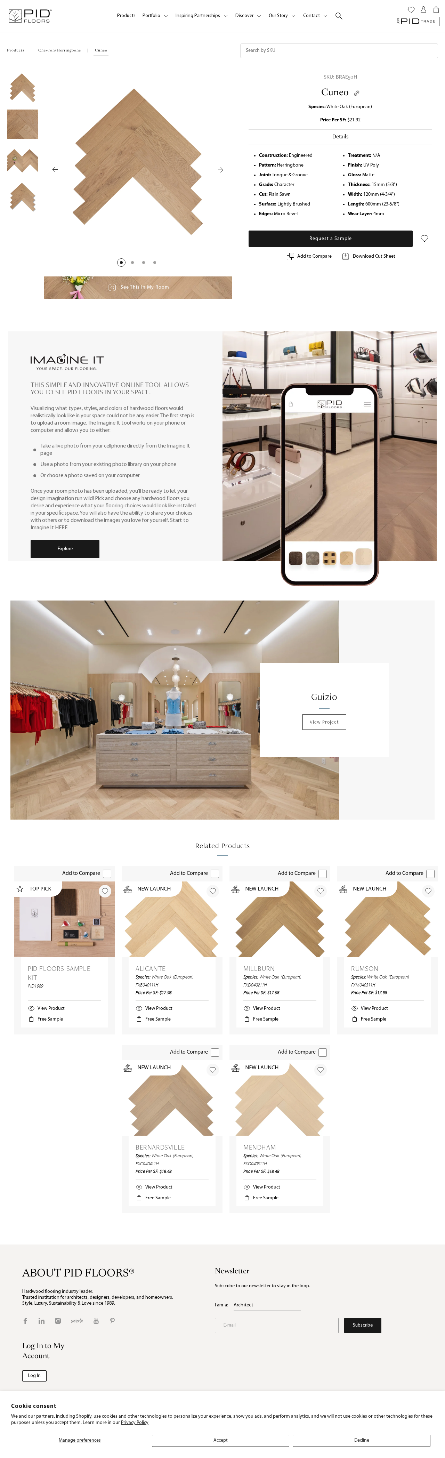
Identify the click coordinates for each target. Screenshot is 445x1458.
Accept (220, 1440)
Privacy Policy (134, 1422)
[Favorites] (411, 10)
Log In (34, 1375)
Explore (65, 548)
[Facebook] (25, 1321)
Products (126, 15)
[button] (121, 262)
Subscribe (363, 1325)
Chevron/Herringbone (59, 51)
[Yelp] (77, 1321)
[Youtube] (96, 1321)
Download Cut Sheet (374, 256)
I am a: (221, 1305)
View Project (324, 722)
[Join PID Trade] (416, 21)
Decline (361, 1440)
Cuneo (335, 93)
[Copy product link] (356, 93)
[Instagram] (58, 1321)
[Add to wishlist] (105, 891)
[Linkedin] (41, 1321)
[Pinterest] (112, 1321)
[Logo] (30, 16)
